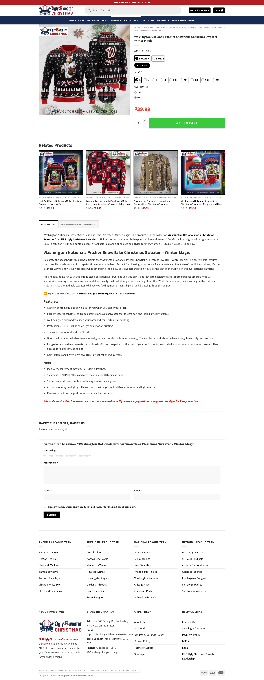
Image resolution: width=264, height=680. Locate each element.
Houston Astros (96, 571)
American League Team (92, 20)
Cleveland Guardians (50, 591)
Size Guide (163, 20)
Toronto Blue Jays (49, 578)
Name (48, 490)
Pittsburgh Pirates (192, 552)
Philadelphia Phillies (145, 571)
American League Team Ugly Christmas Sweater (63, 670)
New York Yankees (49, 565)
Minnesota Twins (96, 565)
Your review (51, 462)
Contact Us (188, 622)
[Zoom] (43, 111)
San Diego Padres (192, 584)
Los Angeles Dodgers (194, 578)
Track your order (183, 20)
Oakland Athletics (97, 584)
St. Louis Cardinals (192, 559)
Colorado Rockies (192, 571)
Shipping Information (194, 628)
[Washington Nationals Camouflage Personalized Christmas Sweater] (156, 172)
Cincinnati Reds (143, 591)
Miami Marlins (142, 559)
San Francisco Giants (194, 591)
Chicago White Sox (49, 584)
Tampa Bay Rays (48, 571)
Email (138, 490)
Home (72, 20)
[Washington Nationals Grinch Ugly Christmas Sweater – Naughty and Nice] (203, 172)
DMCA (185, 641)
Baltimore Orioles (49, 552)
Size (137, 72)
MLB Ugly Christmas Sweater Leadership (198, 656)
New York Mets (143, 565)
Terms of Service (144, 647)
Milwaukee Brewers (145, 597)
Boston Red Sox (48, 559)
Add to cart (187, 123)
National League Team (124, 20)
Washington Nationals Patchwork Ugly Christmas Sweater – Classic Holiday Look (108, 202)
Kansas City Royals (97, 559)
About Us (148, 20)
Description (48, 224)
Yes (139, 92)
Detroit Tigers (95, 552)
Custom (139, 86)
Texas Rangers (95, 597)
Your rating (50, 450)
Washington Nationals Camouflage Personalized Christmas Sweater (152, 202)
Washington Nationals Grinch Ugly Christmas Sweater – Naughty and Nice (201, 202)
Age (137, 50)
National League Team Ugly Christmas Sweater (170, 27)
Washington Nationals (147, 578)
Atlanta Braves (142, 552)
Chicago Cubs (142, 584)
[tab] (48, 224)
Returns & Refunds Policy (148, 635)
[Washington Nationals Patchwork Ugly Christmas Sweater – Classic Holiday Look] (108, 172)
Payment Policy (191, 635)
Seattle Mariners (96, 591)
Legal (185, 647)
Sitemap (139, 654)
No (139, 97)
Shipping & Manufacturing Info (78, 224)
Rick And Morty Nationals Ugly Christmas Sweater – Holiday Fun (60, 202)
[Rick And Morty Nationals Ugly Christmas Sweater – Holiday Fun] (61, 172)
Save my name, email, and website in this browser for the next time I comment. (92, 506)
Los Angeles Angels (98, 578)
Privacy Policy (142, 641)
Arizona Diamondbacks (195, 565)
